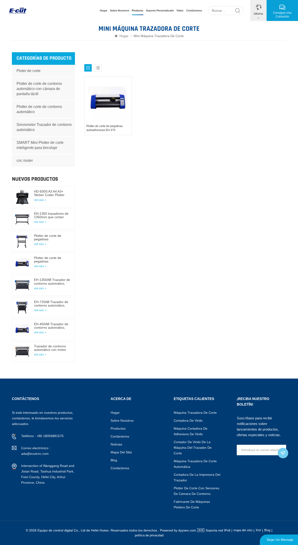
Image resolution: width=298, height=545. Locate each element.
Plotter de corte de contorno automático (39, 109)
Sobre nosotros (119, 10)
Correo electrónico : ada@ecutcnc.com (35, 450)
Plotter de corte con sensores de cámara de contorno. (196, 491)
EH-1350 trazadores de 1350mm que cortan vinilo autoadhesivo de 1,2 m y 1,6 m (51, 215)
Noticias (116, 444)
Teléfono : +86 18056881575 (42, 436)
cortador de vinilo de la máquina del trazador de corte (193, 447)
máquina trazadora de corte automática (195, 464)
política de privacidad (149, 535)
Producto (137, 10)
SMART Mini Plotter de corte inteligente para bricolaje (40, 145)
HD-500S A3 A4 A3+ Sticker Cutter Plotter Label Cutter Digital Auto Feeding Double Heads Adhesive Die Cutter (52, 193)
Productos (118, 428)
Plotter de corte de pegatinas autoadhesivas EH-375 (104, 128)
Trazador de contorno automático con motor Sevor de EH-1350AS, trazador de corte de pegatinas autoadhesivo (51, 348)
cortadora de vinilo (188, 420)
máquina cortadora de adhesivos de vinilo (190, 431)
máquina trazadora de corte (195, 412)
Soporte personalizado (160, 10)
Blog (114, 460)
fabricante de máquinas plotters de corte (192, 504)
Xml (258, 530)
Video (179, 10)
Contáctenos (194, 10)
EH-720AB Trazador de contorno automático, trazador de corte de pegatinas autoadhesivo (51, 303)
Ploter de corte (29, 71)
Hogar (103, 10)
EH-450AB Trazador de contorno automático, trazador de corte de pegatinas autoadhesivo (51, 325)
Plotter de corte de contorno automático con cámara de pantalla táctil (39, 89)
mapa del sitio (121, 452)
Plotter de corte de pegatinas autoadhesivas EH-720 (51, 237)
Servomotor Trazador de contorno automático (44, 127)
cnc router (25, 160)
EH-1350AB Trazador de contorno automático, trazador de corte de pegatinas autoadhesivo (52, 281)
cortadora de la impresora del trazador (197, 477)
